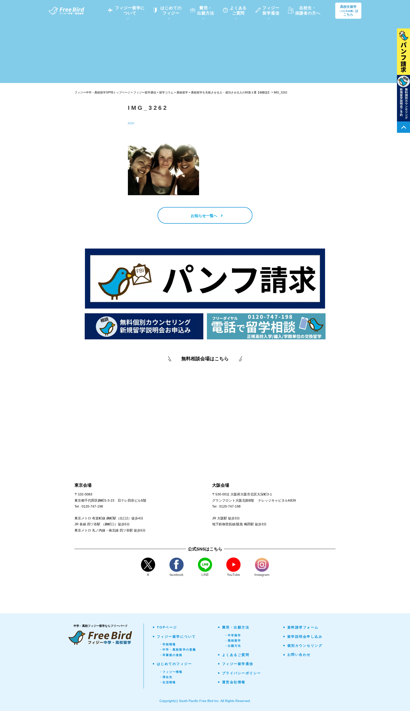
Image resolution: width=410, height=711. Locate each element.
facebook (176, 575)
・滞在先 (166, 677)
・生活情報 (167, 682)
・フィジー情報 (171, 671)
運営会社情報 (234, 682)
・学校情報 (167, 644)
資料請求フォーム (303, 627)
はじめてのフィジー (174, 664)
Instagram (262, 575)
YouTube (233, 575)
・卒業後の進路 (171, 655)
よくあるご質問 (236, 655)
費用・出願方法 (236, 627)
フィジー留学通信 (237, 664)
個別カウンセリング (305, 645)
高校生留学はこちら (348, 11)
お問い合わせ (299, 654)
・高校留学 (232, 640)
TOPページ (167, 627)
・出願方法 (232, 645)
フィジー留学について (176, 636)
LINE (205, 575)
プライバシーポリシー (241, 673)
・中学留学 (232, 635)
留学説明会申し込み (305, 636)
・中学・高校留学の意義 (177, 649)
